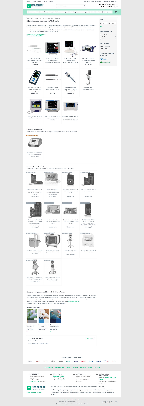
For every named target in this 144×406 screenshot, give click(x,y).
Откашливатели (92, 12)
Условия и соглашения (80, 399)
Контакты (87, 1)
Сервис (29, 1)
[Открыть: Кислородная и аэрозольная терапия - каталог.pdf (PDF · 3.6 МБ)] (32, 316)
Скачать (29, 331)
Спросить (90, 338)
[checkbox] (108, 35)
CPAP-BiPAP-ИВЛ (35, 12)
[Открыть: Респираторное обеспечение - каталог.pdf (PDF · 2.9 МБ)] (55, 316)
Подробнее (53, 67)
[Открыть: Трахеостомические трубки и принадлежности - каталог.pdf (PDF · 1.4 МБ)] (43, 316)
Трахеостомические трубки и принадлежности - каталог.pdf (43, 326)
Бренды (106, 12)
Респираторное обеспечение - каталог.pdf (54, 326)
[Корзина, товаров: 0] (115, 12)
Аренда (90, 367)
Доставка (50, 1)
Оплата (39, 1)
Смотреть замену (35, 158)
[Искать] (84, 5)
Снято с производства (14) (36, 166)
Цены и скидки (59, 367)
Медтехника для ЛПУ (73, 12)
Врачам (33, 392)
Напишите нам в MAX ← (111, 8)
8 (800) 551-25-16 (34, 381)
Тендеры (39, 392)
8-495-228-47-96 (35, 374)
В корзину (35, 67)
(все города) (61, 379)
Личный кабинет (48, 367)
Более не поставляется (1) (36, 129)
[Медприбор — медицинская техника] (35, 6)
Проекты (98, 1)
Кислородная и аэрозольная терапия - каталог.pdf (31, 326)
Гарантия (44, 1)
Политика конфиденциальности (66, 399)
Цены (34, 1)
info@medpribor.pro (110, 1)
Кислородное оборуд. (53, 12)
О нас (92, 1)
